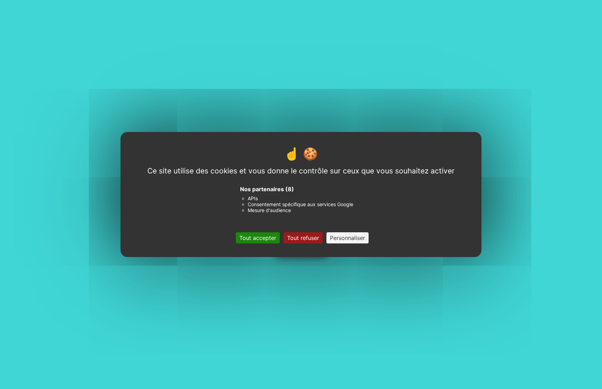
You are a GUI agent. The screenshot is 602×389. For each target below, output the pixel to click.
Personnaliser (347, 237)
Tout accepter (257, 237)
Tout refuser (303, 237)
